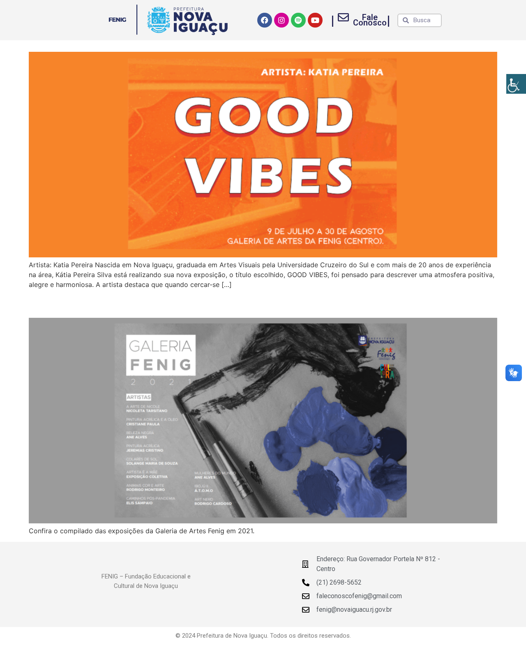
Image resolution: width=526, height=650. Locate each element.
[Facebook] (264, 20)
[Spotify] (298, 20)
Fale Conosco (370, 20)
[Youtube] (315, 20)
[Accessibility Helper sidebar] (516, 84)
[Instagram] (281, 20)
